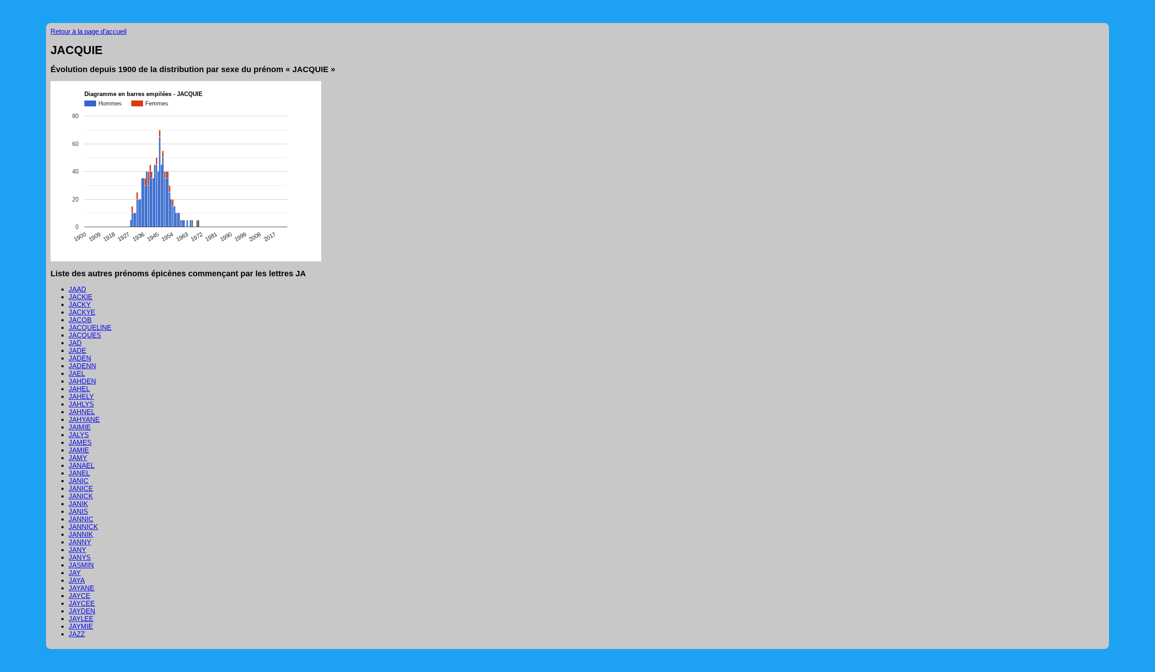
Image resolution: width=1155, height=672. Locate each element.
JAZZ (77, 634)
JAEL (77, 373)
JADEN (80, 358)
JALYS (79, 435)
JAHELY (81, 396)
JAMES (80, 442)
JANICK (81, 496)
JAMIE (79, 450)
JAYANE (81, 588)
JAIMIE (80, 427)
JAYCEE (82, 603)
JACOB (80, 320)
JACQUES (85, 335)
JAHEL (79, 389)
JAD (75, 343)
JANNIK (81, 534)
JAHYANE (84, 419)
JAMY (78, 458)
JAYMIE (81, 626)
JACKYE (82, 312)
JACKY (80, 304)
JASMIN (81, 565)
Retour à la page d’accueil (88, 31)
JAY (75, 572)
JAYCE (79, 595)
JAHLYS (81, 404)
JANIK (78, 503)
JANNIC (81, 519)
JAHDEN (82, 381)
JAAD (77, 289)
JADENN (82, 366)
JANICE (81, 488)
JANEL (79, 473)
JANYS (80, 557)
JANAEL (81, 465)
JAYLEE (81, 618)
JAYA (77, 580)
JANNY (80, 542)
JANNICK (83, 526)
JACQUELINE (90, 327)
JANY (77, 549)
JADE (77, 350)
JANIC (78, 481)
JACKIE (80, 297)
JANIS (78, 511)
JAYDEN (82, 611)
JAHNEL (82, 412)
